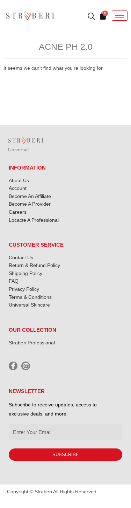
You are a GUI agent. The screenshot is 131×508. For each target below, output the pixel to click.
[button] (88, 17)
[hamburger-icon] (120, 16)
